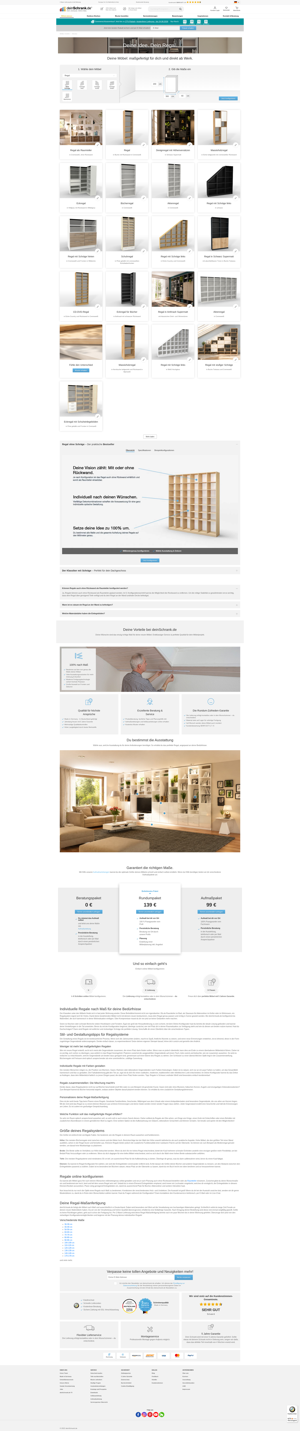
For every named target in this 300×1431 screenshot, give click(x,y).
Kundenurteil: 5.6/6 (177, 2)
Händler (154, 1380)
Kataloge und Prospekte (98, 1389)
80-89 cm (68, 1237)
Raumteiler (192, 1181)
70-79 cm (68, 1235)
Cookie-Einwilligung (127, 1386)
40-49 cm (68, 1227)
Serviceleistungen (150, 16)
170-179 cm (69, 1256)
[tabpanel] (150, 796)
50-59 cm (68, 1230)
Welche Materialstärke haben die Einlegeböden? (83, 613)
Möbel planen (66, 16)
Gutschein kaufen (96, 1373)
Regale (74, 34)
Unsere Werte (64, 1383)
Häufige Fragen (95, 1383)
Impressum (186, 1389)
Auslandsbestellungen (97, 1386)
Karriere (185, 1376)
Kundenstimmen (157, 1383)
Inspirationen (203, 16)
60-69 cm (68, 1232)
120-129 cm (69, 1248)
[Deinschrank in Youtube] (155, 1414)
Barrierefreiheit (126, 1383)
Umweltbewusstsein (66, 1380)
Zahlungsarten (126, 1373)
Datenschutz (125, 1380)
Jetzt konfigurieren (228, 98)
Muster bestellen (121, 16)
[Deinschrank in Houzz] (161, 1414)
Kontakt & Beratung (231, 16)
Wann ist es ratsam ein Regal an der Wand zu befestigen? (87, 605)
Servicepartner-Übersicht (99, 1402)
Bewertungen (177, 16)
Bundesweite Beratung (142, 2)
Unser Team (64, 1373)
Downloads (94, 1392)
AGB (184, 1386)
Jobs (61, 1389)
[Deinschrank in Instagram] (144, 1414)
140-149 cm (69, 1253)
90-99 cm (68, 1240)
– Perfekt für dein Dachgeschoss (94, 570)
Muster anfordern (96, 1380)
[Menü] (296, 1406)
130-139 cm (69, 1251)
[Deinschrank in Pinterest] (150, 1414)
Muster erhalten (81, 370)
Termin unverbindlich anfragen (88, 912)
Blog (153, 1373)
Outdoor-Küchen (93, 16)
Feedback (155, 1376)
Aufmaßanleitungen (101, 872)
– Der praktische (88, 444)
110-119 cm (69, 1245)
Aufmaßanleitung (84, 929)
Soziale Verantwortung (67, 1386)
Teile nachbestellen (96, 1376)
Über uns (185, 1373)
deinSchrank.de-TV (66, 1392)
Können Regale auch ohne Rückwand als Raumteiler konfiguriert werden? (95, 588)
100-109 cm (69, 1243)
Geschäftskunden (188, 1383)
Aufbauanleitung (95, 1396)
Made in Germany (65, 1376)
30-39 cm (68, 1224)
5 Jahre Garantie (126, 1376)
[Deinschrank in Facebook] (138, 1414)
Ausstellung (186, 1380)
